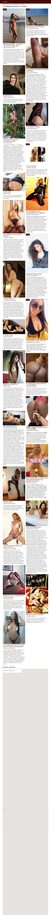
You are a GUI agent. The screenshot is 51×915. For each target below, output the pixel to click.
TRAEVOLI (5, 1)
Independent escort (7, 4)
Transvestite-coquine (33, 127)
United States (16, 4)
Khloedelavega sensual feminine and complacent (36, 384)
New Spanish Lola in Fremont (35, 26)
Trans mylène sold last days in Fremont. (12, 235)
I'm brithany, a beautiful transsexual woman (10, 140)
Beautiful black (8, 502)
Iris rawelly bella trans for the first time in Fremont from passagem (13, 645)
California (22, 4)
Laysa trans (7, 192)
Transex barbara (8, 298)
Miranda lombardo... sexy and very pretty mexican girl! (12, 45)
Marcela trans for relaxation (34, 614)
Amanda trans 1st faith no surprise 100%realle (37, 70)
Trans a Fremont (31, 166)
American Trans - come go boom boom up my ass (13, 596)
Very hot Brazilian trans (33, 527)
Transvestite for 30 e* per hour (36, 340)
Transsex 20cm (8, 335)
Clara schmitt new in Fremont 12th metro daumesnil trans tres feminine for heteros (37, 479)
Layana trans (7, 95)
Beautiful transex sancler (34, 274)
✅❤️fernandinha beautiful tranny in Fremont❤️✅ (36, 428)
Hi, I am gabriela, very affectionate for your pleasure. (35, 212)
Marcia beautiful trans (10, 426)
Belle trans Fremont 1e (10, 384)
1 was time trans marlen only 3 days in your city (12, 546)
